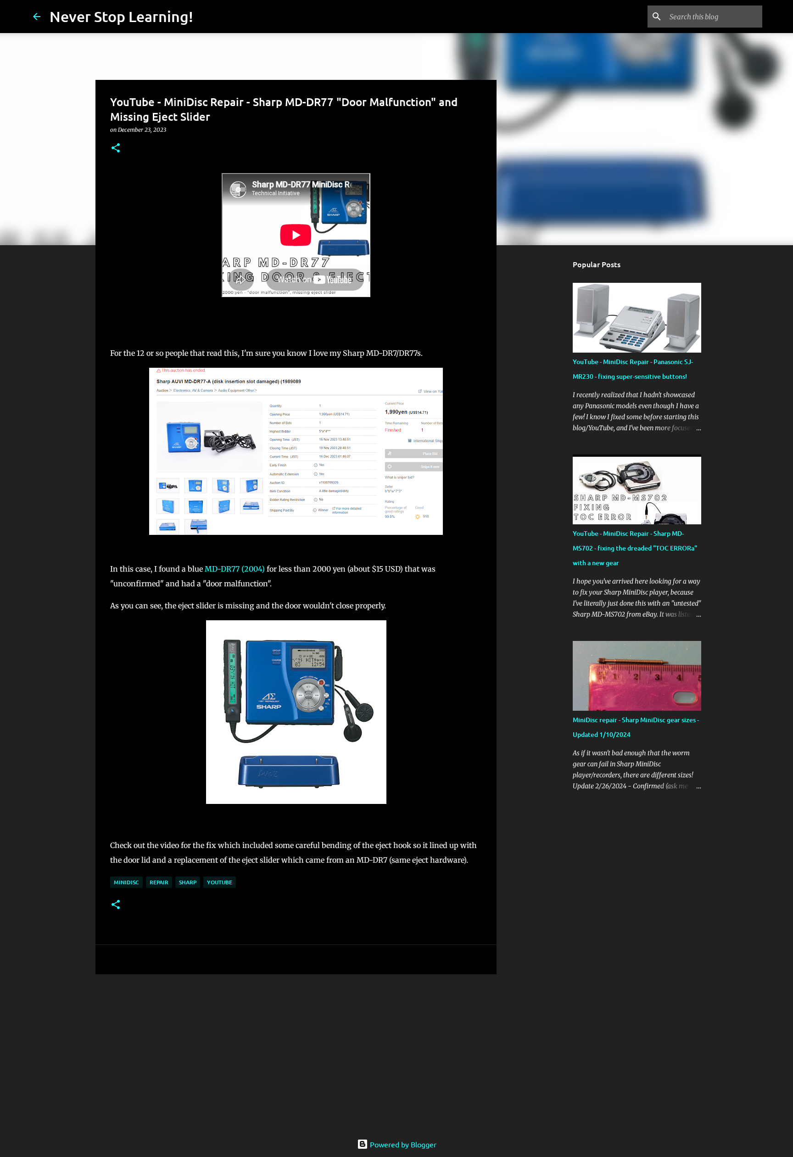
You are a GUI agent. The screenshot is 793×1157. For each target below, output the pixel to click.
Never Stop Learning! (121, 16)
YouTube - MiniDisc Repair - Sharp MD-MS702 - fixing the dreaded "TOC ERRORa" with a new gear (635, 548)
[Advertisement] (296, 1052)
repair (159, 882)
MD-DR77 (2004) (235, 568)
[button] (115, 148)
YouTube (219, 882)
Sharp (187, 882)
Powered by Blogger (402, 1144)
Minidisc (126, 882)
